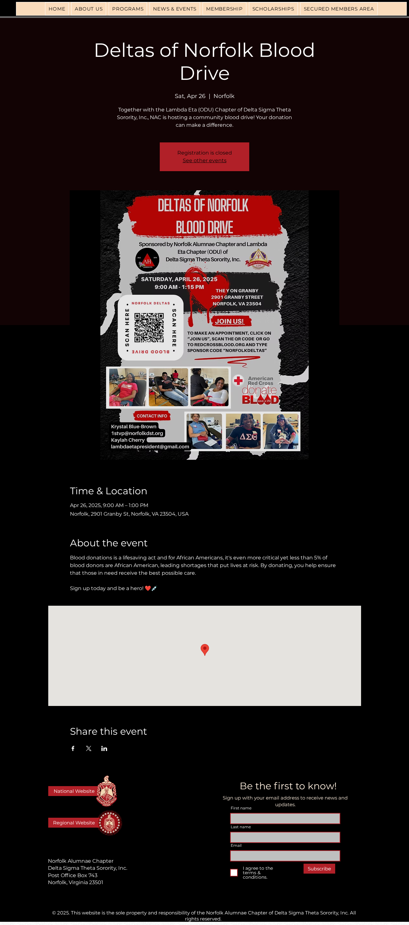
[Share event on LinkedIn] (104, 748)
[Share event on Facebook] (73, 748)
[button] (128, 8)
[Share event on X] (89, 748)
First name (241, 808)
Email (236, 845)
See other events (205, 160)
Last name (241, 827)
